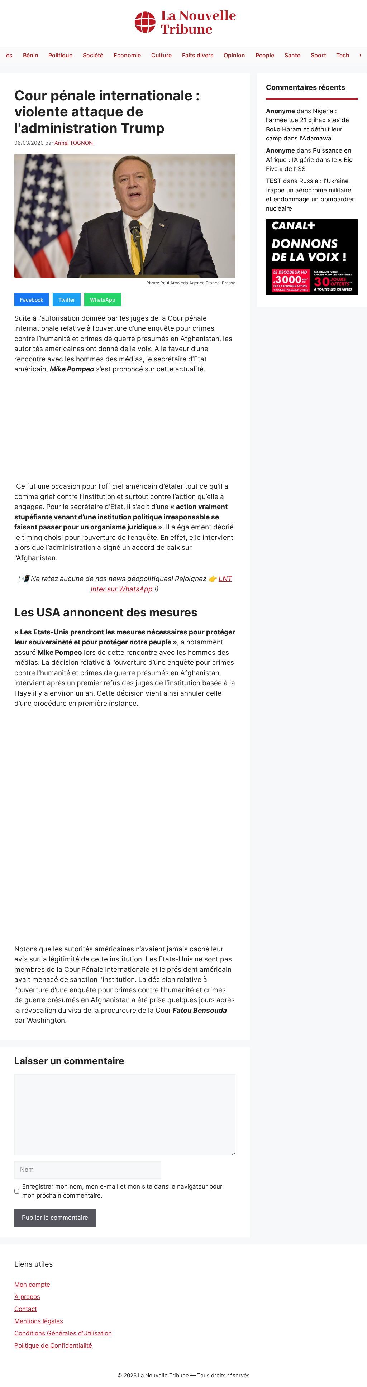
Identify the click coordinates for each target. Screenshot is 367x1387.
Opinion (234, 55)
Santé (292, 55)
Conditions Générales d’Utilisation (63, 1333)
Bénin (30, 55)
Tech (342, 55)
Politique (60, 55)
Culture (161, 55)
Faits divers (198, 55)
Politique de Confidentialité (53, 1345)
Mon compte (32, 1284)
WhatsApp (102, 300)
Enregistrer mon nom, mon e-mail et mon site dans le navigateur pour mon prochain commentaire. (122, 1191)
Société (93, 55)
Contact (25, 1308)
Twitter (66, 300)
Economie (127, 55)
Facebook (31, 300)
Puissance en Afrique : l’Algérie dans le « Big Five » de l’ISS (309, 159)
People (265, 55)
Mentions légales (38, 1321)
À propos (27, 1296)
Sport (318, 55)
